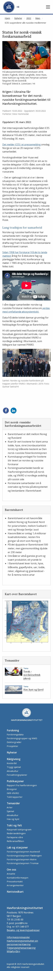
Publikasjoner (15, 781)
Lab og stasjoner (17, 847)
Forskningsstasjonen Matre (22, 859)
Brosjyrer (12, 789)
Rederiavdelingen (16, 833)
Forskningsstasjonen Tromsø (22, 863)
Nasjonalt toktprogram (19, 829)
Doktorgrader (14, 742)
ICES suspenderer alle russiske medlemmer (25, 22)
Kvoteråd (11, 763)
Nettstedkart (15, 891)
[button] (48, 7)
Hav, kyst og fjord (33, 689)
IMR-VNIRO (13, 793)
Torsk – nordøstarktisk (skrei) (31, 675)
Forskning (13, 730)
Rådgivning (13, 759)
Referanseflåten (15, 841)
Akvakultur (12, 770)
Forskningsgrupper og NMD (22, 738)
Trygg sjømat (14, 767)
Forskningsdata (15, 734)
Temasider (13, 803)
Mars (37, 18)
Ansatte (11, 873)
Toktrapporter (15, 796)
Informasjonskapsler (18, 937)
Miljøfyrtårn (13, 951)
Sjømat (10, 811)
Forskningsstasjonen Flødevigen (24, 855)
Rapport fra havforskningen (22, 785)
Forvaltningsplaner (17, 774)
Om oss (11, 869)
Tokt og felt (14, 825)
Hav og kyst (13, 819)
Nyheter (18, 18)
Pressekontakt (15, 881)
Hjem (7, 18)
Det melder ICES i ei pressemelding (21, 144)
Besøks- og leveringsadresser (23, 930)
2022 (28, 18)
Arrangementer (15, 885)
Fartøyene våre (15, 837)
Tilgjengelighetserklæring (21, 947)
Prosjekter (12, 746)
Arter (10, 807)
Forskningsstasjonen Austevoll (23, 851)
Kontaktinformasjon (17, 877)
